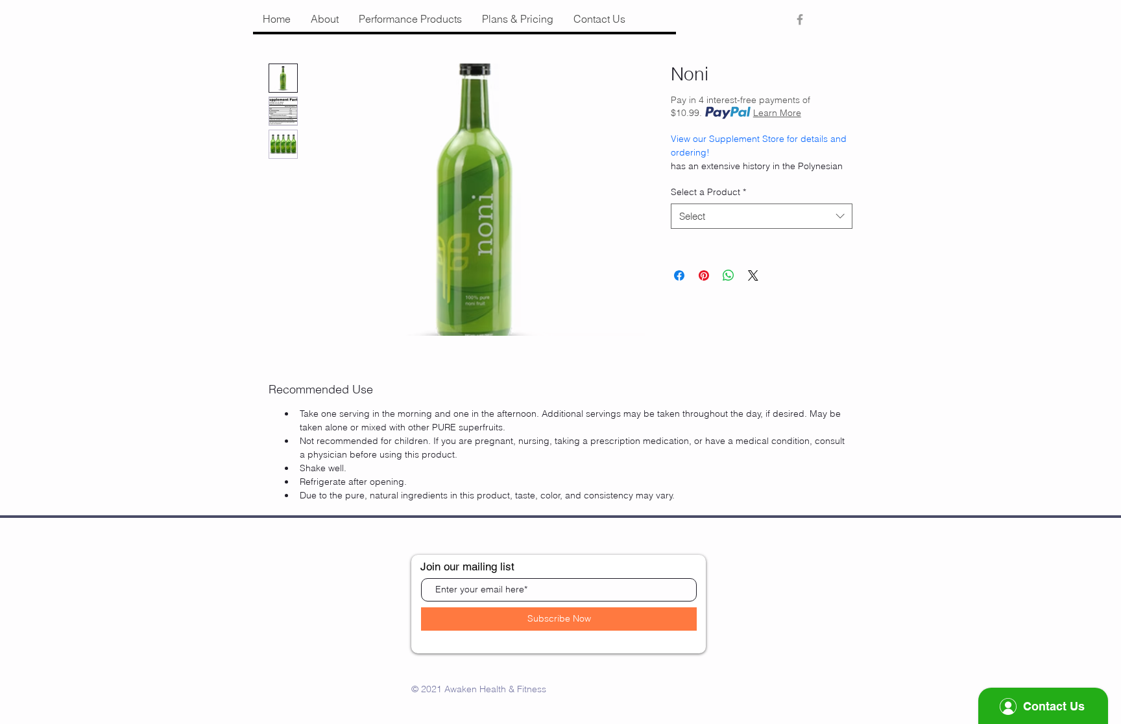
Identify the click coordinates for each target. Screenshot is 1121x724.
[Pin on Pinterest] (704, 275)
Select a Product (708, 192)
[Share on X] (753, 275)
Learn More (777, 113)
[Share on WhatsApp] (728, 275)
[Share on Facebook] (679, 275)
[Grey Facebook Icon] (800, 19)
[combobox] (761, 216)
